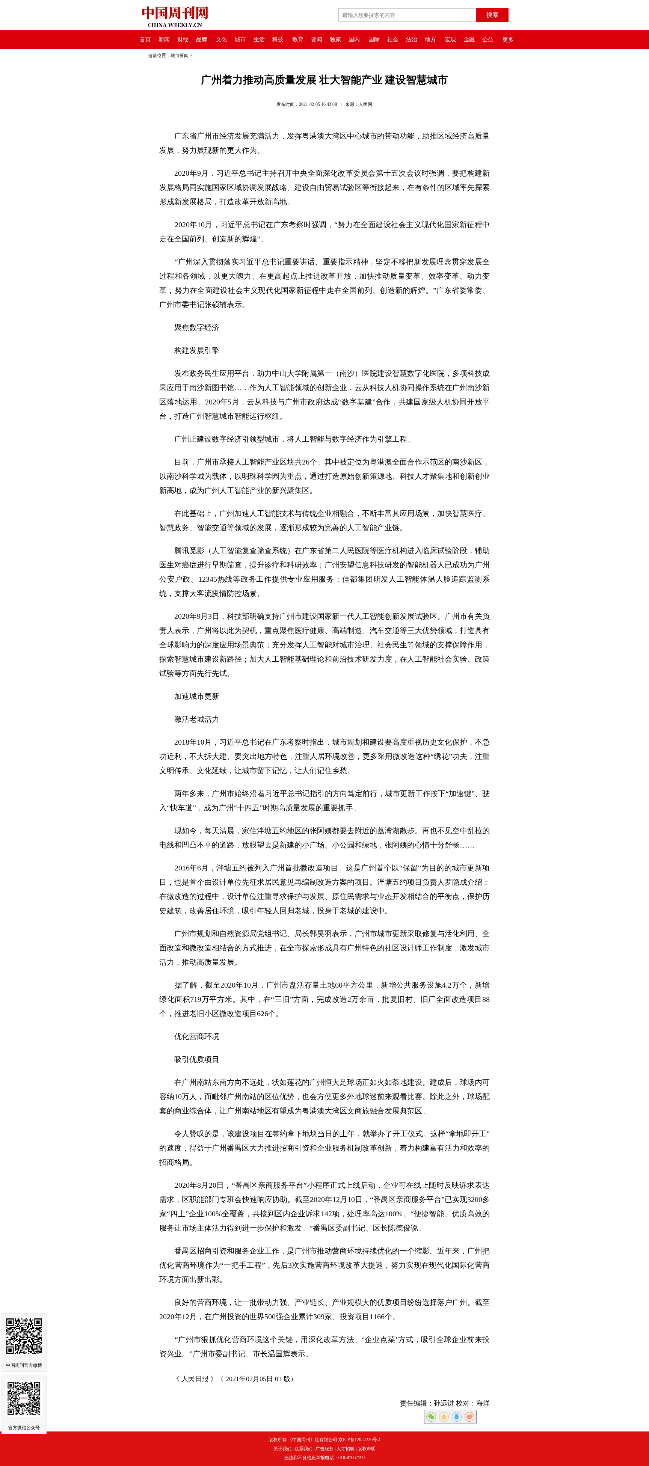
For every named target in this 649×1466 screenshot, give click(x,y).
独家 (335, 39)
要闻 (316, 39)
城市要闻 (180, 55)
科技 (278, 39)
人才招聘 (346, 1448)
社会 (392, 39)
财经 (183, 39)
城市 (240, 39)
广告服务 (324, 1448)
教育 (297, 39)
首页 (145, 39)
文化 (221, 39)
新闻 (164, 39)
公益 (488, 39)
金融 (469, 39)
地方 (430, 39)
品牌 (201, 39)
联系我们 (303, 1448)
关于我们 (282, 1448)
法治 (411, 39)
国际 (374, 39)
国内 (354, 39)
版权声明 (367, 1448)
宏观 (450, 39)
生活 (259, 39)
